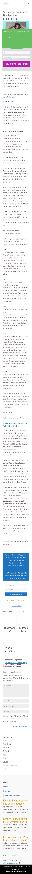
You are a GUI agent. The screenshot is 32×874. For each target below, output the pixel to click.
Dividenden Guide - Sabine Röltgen (16, 663)
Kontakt (6, 787)
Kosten (5, 762)
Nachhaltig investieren (10, 765)
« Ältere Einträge (9, 855)
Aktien (5, 740)
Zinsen (5, 769)
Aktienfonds (7, 744)
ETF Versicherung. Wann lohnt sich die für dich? (16, 838)
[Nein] (30, 869)
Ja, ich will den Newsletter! (16, 594)
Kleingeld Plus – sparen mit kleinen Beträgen (15, 802)
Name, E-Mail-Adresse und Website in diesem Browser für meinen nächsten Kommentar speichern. (16, 718)
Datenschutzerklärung (11, 795)
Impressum (7, 791)
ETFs (4, 754)
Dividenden (6, 751)
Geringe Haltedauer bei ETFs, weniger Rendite (15, 820)
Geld (4, 758)
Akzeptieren (10, 871)
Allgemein (6, 747)
